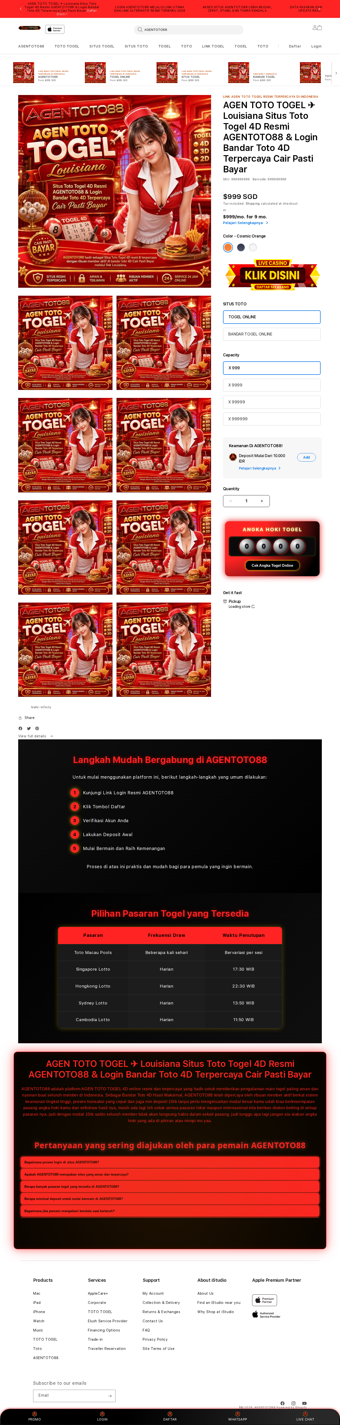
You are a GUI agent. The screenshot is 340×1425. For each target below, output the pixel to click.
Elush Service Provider (107, 1321)
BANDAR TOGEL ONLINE (250, 334)
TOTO (186, 46)
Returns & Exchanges (161, 1312)
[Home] (29, 28)
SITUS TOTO (136, 46)
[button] (31, 46)
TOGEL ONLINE (242, 317)
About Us (205, 1293)
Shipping (253, 203)
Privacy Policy (155, 1339)
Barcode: (260, 179)
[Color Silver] (253, 247)
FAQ (146, 1330)
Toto (37, 1349)
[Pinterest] (38, 729)
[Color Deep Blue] (241, 247)
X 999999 (238, 419)
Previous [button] (20, 8)
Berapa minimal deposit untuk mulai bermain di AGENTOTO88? (73, 1199)
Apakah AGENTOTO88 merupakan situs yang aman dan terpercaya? (76, 1174)
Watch (39, 1321)
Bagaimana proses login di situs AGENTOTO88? (61, 1162)
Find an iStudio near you (218, 1303)
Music (38, 1330)
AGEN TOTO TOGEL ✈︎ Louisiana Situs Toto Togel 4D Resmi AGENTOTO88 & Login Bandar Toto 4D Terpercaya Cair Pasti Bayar (62, 9)
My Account (153, 1293)
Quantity (231, 488)
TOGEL (164, 46)
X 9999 (235, 385)
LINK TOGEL (213, 46)
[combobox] (188, 29)
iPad (37, 1303)
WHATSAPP (237, 1419)
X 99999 (236, 402)
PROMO (34, 1419)
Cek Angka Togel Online (272, 565)
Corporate (97, 1303)
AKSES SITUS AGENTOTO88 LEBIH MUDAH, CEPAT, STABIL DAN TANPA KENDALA (237, 8)
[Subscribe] (109, 1396)
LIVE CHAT (305, 1419)
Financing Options (104, 1330)
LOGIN (102, 1419)
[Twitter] (30, 729)
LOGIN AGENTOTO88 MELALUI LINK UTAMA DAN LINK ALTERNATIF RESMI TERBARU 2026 (149, 8)
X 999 (234, 368)
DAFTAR (170, 1419)
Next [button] (319, 8)
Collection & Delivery (161, 1303)
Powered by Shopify (292, 1407)
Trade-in (95, 1339)
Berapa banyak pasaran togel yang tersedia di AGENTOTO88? (71, 1186)
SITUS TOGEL (101, 46)
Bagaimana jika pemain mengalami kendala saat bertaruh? (69, 1211)
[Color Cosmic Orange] (228, 247)
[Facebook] (21, 729)
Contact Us (153, 1321)
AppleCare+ (98, 1293)
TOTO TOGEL (67, 46)
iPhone (39, 1312)
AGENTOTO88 (31, 46)
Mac (37, 1293)
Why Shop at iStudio (215, 1312)
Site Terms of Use (158, 1349)
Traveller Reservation (107, 1349)
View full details (32, 736)
